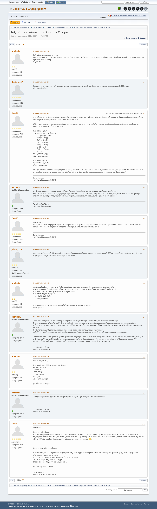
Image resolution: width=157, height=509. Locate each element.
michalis (16, 51)
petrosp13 (16, 187)
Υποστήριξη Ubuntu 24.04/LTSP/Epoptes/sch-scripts (128, 15)
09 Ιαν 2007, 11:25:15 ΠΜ (41, 356)
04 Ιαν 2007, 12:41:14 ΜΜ (41, 187)
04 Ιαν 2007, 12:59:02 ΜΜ (41, 249)
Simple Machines (24, 504)
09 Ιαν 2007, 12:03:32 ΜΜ (41, 393)
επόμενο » (142, 38)
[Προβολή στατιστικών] (74, 506)
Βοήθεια (126, 504)
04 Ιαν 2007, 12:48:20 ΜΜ (41, 218)
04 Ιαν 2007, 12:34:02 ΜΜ (41, 82)
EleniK (15, 113)
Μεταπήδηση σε (111, 490)
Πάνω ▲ (146, 504)
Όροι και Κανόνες (136, 504)
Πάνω (12, 480)
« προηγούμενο (130, 38)
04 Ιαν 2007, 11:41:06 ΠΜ (41, 51)
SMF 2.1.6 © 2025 (13, 504)
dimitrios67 (17, 82)
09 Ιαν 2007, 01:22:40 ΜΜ (41, 424)
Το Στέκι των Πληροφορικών (27, 8)
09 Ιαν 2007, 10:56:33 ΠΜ (41, 283)
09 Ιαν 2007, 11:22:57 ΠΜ (41, 317)
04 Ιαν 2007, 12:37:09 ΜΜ (41, 113)
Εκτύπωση (143, 44)
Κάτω (12, 44)
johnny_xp (17, 249)
